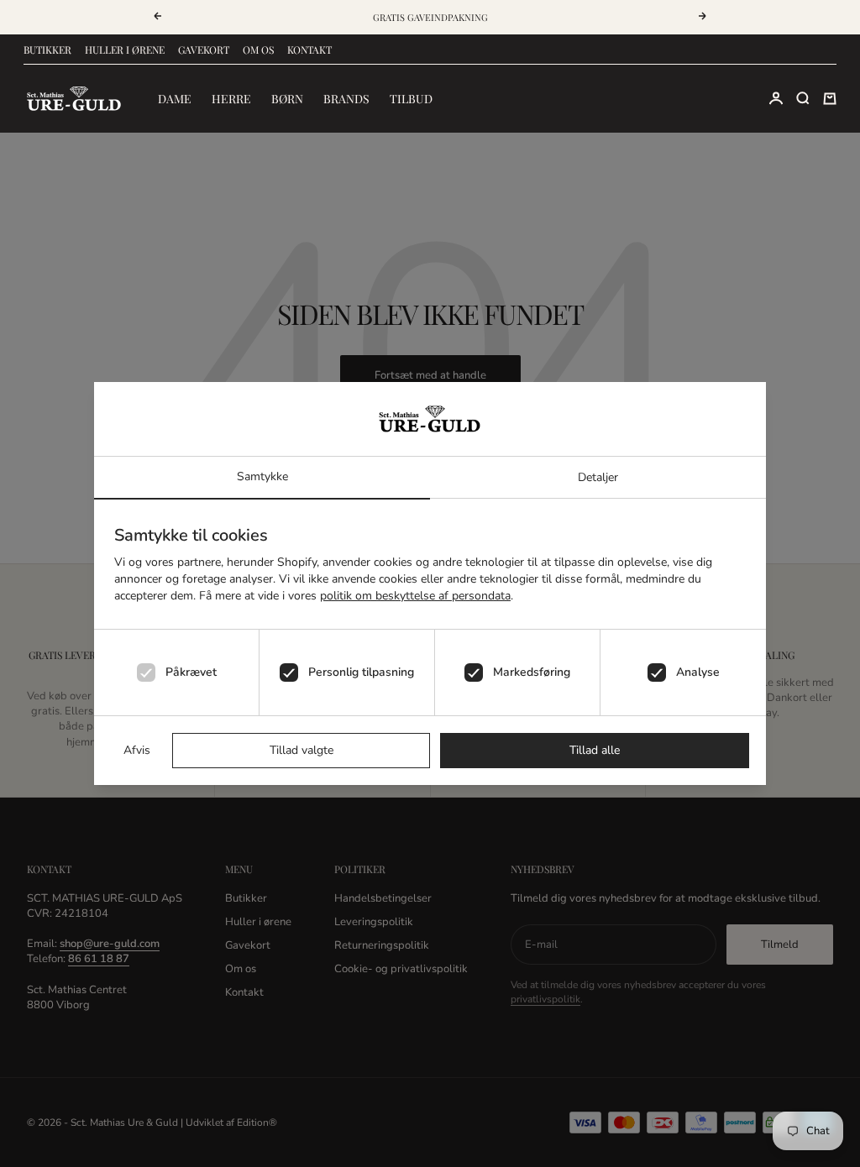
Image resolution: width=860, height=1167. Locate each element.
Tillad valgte (301, 750)
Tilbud (411, 99)
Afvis (136, 750)
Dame (174, 99)
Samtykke (262, 476)
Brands (346, 99)
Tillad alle (594, 750)
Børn (287, 99)
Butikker (47, 49)
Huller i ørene (125, 49)
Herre (231, 99)
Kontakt (309, 49)
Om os (258, 49)
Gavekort (203, 49)
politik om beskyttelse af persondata (415, 596)
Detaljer (598, 477)
